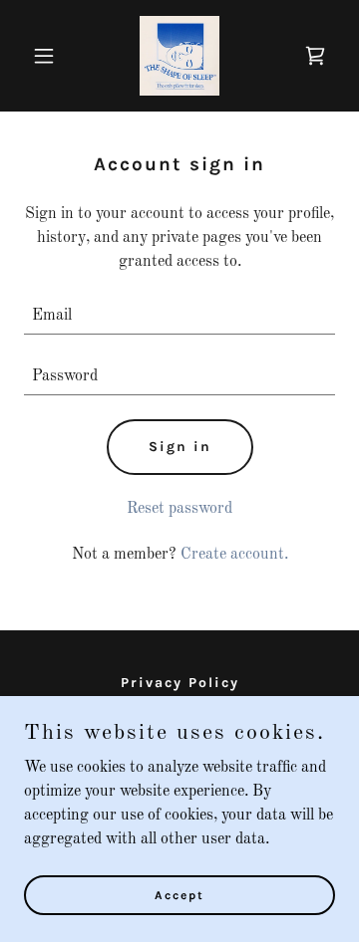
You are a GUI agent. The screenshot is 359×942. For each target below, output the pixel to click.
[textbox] (179, 316)
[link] (179, 56)
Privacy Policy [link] (180, 682)
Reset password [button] (179, 509)
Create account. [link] (234, 555)
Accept (179, 894)
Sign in (180, 446)
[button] (47, 56)
